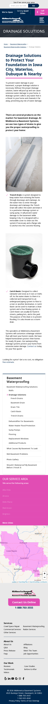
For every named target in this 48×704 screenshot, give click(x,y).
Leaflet (14, 582)
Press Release (9, 650)
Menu (41, 22)
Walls (11, 390)
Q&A (6, 647)
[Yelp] (5, 678)
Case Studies (29, 666)
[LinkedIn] (9, 678)
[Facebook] (23, 678)
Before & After (30, 669)
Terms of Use (26, 701)
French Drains (17, 398)
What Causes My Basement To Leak (22, 448)
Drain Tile (15, 407)
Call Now (42, 11)
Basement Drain (18, 402)
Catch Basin (16, 411)
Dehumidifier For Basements (21, 421)
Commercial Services (12, 629)
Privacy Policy (14, 701)
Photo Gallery (13, 459)
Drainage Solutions (17, 395)
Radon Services (29, 629)
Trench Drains (17, 415)
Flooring (12, 434)
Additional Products (17, 443)
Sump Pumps (14, 430)
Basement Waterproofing (18, 380)
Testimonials (9, 669)
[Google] (16, 678)
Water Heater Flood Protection (22, 425)
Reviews (7, 666)
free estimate (8, 362)
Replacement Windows (19, 438)
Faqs (6, 653)
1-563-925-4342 (24, 698)
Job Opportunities (31, 653)
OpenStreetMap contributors (38, 582)
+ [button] (44, 573)
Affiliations (28, 644)
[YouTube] (12, 678)
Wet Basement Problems (17, 454)
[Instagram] (19, 678)
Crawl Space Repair (12, 626)
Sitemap (35, 701)
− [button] (44, 577)
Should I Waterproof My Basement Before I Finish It (22, 466)
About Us (7, 644)
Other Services (10, 632)
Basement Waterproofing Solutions (22, 387)
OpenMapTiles (23, 582)
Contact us (31, 346)
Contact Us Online (24, 602)
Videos (6, 672)
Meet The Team (30, 650)
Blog (25, 647)
